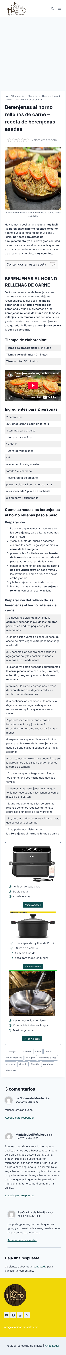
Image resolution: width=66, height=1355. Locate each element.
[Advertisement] (33, 51)
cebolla (26, 1051)
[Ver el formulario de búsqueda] (52, 8)
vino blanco (12, 1070)
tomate (23, 1064)
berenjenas (12, 1051)
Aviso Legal (52, 1345)
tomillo (35, 1064)
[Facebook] (13, 1315)
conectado (40, 1266)
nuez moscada (14, 1057)
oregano (30, 1057)
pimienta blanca (47, 1057)
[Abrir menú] (59, 8)
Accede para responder (19, 1117)
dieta (38, 1051)
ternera (10, 1064)
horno (48, 1051)
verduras (48, 1064)
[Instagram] (20, 1315)
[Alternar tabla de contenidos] (51, 264)
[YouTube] (7, 1315)
